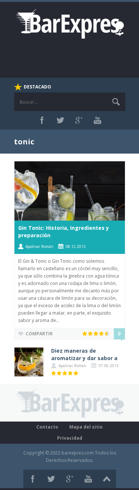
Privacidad (69, 438)
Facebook (42, 120)
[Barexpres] (70, 23)
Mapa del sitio (86, 427)
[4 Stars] (102, 333)
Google (79, 120)
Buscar (116, 102)
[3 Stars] (96, 333)
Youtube (97, 120)
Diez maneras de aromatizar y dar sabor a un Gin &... (84, 358)
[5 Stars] (107, 333)
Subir (106, 479)
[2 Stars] (90, 333)
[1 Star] (85, 333)
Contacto (47, 427)
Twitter (60, 120)
